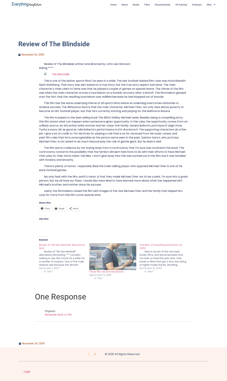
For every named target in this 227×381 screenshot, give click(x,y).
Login (27, 371)
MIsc (209, 4)
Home (113, 4)
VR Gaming (181, 4)
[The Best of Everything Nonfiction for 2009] (165, 258)
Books (136, 4)
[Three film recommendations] (112, 256)
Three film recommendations (106, 271)
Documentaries (162, 4)
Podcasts (197, 4)
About (124, 4)
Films (147, 4)
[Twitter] (95, 354)
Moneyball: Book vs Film (58, 314)
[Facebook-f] (88, 354)
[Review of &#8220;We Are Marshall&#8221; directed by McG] (64, 258)
